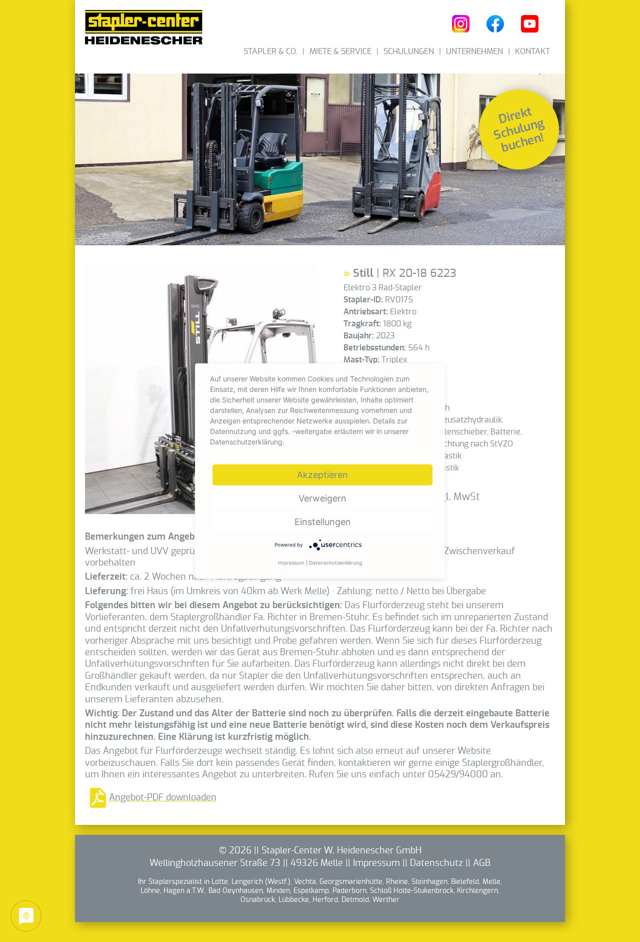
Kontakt (532, 52)
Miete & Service (341, 52)
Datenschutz (436, 863)
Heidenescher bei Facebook (495, 24)
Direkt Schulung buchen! (519, 130)
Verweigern (322, 498)
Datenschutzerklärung (335, 563)
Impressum (376, 863)
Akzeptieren (322, 474)
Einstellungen (322, 522)
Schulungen (409, 52)
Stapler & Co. (271, 52)
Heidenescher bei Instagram (461, 24)
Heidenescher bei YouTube (529, 24)
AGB (481, 863)
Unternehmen (474, 52)
